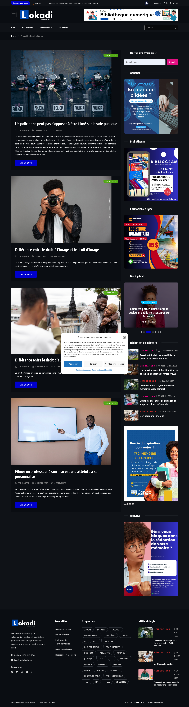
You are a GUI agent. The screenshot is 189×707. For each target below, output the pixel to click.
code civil (115, 630)
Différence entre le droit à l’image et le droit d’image (57, 249)
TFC (96, 682)
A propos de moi (63, 629)
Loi (112, 659)
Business (101, 630)
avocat (87, 630)
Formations (27, 27)
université (121, 682)
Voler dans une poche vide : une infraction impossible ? (149, 314)
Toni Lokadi (23, 130)
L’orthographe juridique (152, 415)
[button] (124, 337)
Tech (86, 682)
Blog (13, 27)
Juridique (88, 659)
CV (85, 641)
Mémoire (117, 664)
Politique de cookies (83, 370)
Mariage (88, 664)
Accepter (73, 364)
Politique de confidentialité (102, 370)
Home (13, 36)
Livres (102, 659)
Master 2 (102, 664)
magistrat (125, 659)
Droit (95, 641)
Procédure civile (92, 676)
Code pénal (110, 635)
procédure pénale (114, 676)
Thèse (107, 682)
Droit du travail (92, 647)
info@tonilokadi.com (23, 660)
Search (172, 62)
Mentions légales (63, 649)
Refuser (93, 364)
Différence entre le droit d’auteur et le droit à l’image (57, 359)
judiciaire (120, 653)
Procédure (115, 670)
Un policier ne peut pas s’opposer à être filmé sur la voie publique (66, 123)
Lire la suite (26, 163)
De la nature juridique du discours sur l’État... (67, 3)
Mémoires (63, 27)
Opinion (100, 670)
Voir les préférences (114, 364)
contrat (125, 635)
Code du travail (91, 635)
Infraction (105, 653)
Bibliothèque (46, 27)
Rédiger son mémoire (65, 654)
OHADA (87, 670)
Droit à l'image (113, 647)
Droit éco (88, 653)
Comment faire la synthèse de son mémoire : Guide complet (165, 643)
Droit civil (109, 641)
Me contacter (62, 634)
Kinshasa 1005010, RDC (24, 655)
